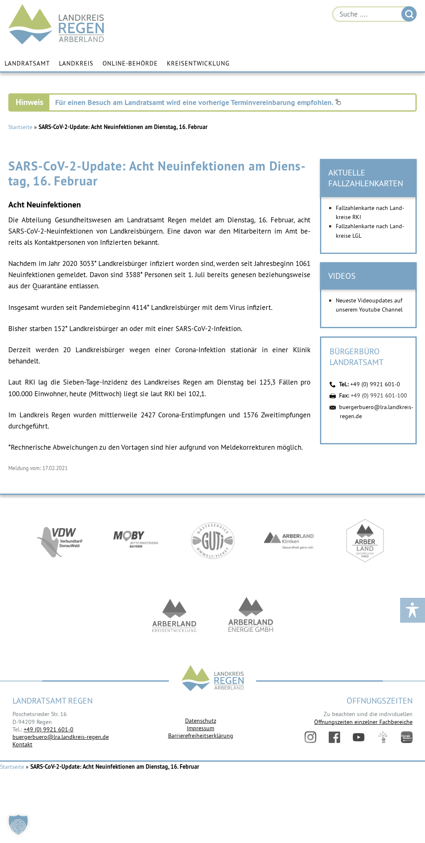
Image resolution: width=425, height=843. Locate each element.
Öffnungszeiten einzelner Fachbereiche (363, 722)
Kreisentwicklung (198, 63)
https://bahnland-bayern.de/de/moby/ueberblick (136, 540)
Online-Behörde (130, 63)
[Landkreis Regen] (212, 679)
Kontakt (22, 744)
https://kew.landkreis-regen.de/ (174, 615)
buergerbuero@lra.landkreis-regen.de (60, 737)
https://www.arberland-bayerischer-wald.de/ (365, 540)
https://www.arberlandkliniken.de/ (289, 540)
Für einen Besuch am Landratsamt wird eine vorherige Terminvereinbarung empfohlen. (195, 102)
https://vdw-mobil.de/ (60, 540)
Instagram (310, 737)
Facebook (334, 737)
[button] (18, 824)
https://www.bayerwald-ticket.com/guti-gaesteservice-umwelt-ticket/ (212, 540)
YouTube (358, 737)
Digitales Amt (382, 737)
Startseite (20, 127)
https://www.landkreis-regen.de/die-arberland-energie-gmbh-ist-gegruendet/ (251, 615)
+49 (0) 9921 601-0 (375, 384)
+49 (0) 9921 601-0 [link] (48, 729)
